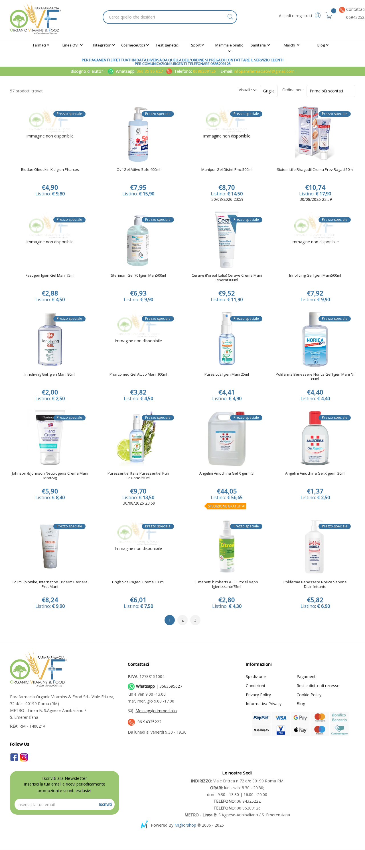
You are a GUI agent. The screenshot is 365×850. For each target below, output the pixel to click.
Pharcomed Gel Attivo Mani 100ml (138, 374)
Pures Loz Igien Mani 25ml (226, 374)
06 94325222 (149, 721)
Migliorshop (185, 825)
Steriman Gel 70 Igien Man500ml (138, 275)
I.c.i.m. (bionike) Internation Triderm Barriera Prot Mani (50, 584)
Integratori (102, 45)
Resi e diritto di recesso (318, 685)
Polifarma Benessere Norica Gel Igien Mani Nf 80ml (315, 376)
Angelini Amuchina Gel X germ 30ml (315, 473)
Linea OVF (70, 45)
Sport (196, 45)
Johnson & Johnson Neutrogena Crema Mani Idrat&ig (50, 475)
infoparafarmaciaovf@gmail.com (264, 71)
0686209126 (204, 71)
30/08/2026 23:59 (227, 199)
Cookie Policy (309, 694)
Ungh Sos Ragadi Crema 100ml (138, 582)
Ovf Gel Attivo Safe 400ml (138, 169)
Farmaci (39, 45)
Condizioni (255, 685)
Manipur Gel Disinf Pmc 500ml (226, 169)
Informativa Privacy (263, 703)
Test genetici (167, 45)
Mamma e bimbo (229, 45)
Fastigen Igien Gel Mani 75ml (50, 275)
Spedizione (256, 676)
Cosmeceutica (133, 45)
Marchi (290, 45)
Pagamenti (307, 676)
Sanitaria (259, 45)
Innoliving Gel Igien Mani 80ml (50, 374)
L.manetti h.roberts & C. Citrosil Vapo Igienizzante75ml (227, 584)
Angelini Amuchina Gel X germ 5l (226, 473)
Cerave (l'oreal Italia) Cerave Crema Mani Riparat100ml (227, 277)
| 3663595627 (159, 686)
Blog (321, 45)
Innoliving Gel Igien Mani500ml (315, 275)
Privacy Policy (258, 694)
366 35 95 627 (150, 71)
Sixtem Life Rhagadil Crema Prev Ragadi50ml (315, 169)
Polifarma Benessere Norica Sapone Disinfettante (315, 584)
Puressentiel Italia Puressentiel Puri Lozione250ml (138, 475)
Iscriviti (105, 804)
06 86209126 (237, 808)
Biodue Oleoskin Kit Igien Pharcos (50, 169)
